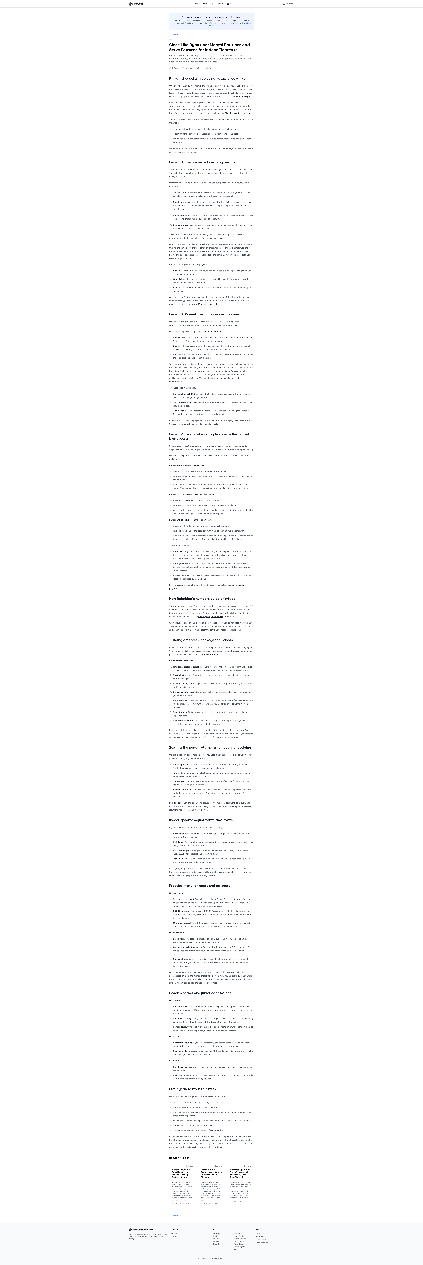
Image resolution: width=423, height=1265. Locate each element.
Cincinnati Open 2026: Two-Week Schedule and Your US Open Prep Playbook (240, 1173)
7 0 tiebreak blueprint (208, 654)
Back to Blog (177, 35)
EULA (258, 1246)
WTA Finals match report (239, 96)
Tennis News (238, 1244)
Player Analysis (239, 1241)
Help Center (260, 1236)
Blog (211, 4)
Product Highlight (240, 1247)
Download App (176, 1236)
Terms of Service (262, 1243)
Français (216, 1239)
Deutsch (216, 1244)
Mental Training (239, 1236)
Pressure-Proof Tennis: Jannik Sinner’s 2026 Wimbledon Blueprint (211, 1173)
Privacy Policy (261, 1239)
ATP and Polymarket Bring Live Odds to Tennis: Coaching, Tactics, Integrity (181, 1173)
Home (196, 4)
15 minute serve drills (208, 304)
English (215, 1236)
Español (216, 1241)
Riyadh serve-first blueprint (238, 113)
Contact (220, 4)
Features (204, 4)
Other (236, 1249)
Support (228, 4)
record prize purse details (210, 617)
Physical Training (240, 1239)
